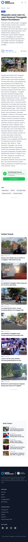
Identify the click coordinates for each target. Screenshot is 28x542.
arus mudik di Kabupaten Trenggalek (11, 151)
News (8, 8)
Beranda (3, 8)
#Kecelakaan (5, 190)
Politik (2, 494)
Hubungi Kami (4, 512)
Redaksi (3, 514)
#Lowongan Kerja (21, 190)
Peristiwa (3, 492)
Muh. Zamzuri (9, 50)
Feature (3, 497)
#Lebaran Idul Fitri (6, 193)
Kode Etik (3, 517)
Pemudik (3, 75)
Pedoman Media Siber (6, 519)
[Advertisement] (14, 212)
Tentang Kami (4, 509)
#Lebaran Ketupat (17, 193)
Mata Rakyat (4, 502)
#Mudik (12, 190)
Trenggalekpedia (5, 499)
